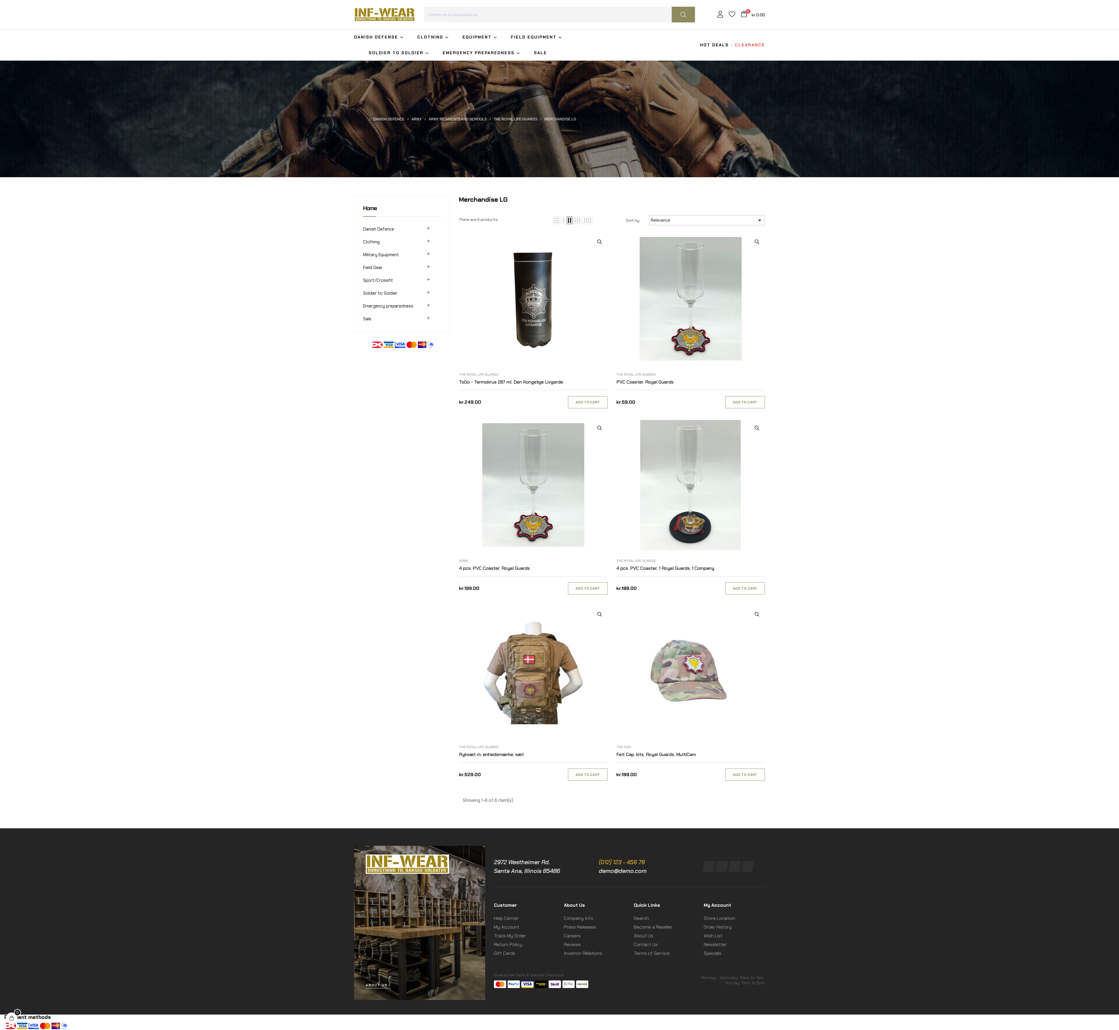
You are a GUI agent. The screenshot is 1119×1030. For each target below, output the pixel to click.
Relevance (707, 220)
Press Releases (580, 927)
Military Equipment (381, 255)
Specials (712, 953)
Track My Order (510, 936)
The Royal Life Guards (478, 374)
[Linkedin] (734, 866)
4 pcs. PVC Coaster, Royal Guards (494, 568)
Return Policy (508, 944)
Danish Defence (378, 229)
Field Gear (373, 267)
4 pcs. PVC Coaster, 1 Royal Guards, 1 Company (665, 568)
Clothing (371, 242)
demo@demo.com (623, 871)
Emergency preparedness (388, 306)
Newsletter (715, 944)
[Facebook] (709, 866)
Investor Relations (583, 953)
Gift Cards (504, 953)
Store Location (719, 918)
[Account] (720, 15)
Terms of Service (652, 953)
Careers (572, 936)
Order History (718, 927)
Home (370, 208)
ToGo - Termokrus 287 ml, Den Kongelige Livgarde (511, 382)
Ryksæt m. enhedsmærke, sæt (491, 754)
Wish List (713, 936)
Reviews (572, 944)
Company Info (578, 918)
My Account (506, 927)
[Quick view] (599, 242)
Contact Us (646, 944)
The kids (623, 747)
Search (641, 918)
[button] (377, 985)
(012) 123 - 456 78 (622, 862)
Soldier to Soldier (380, 293)
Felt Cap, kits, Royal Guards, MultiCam (656, 754)
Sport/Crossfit (378, 280)
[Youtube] (747, 866)
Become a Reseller (653, 927)
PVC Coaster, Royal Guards (644, 382)
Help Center (506, 918)
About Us (643, 936)
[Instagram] (722, 866)
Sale (367, 319)
